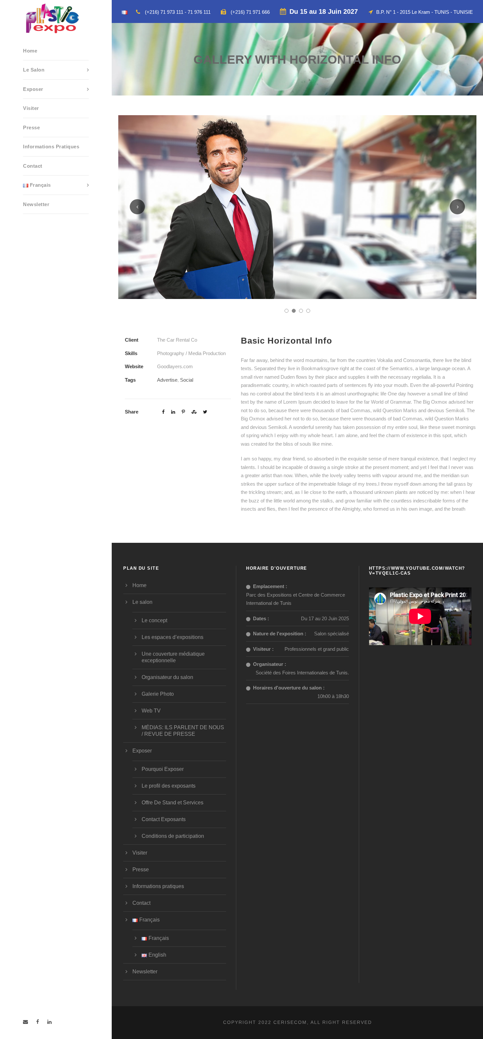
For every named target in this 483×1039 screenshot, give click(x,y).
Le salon (33, 70)
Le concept (154, 620)
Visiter (31, 108)
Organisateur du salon (167, 677)
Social (186, 380)
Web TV (151, 710)
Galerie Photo (158, 694)
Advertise (167, 380)
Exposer (33, 89)
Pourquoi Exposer (163, 769)
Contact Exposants (164, 819)
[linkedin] (49, 1022)
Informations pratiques (51, 146)
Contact (32, 166)
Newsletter (36, 204)
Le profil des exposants (169, 786)
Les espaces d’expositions (172, 637)
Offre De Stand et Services (172, 802)
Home (30, 50)
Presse (31, 127)
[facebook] (37, 1022)
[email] (25, 1022)
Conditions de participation (173, 836)
